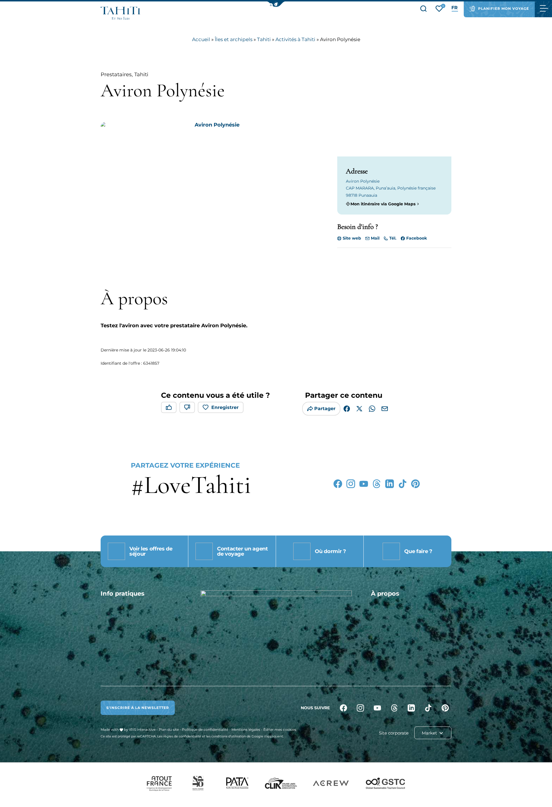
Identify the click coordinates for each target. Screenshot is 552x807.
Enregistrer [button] (225, 407)
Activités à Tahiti (295, 39)
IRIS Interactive (142, 729)
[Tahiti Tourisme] (120, 13)
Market (430, 733)
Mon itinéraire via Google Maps (382, 204)
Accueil (201, 39)
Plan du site (169, 729)
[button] (276, 4)
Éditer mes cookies (279, 729)
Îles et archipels (233, 39)
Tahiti (264, 39)
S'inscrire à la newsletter (137, 707)
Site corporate (394, 733)
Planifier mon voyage (503, 8)
